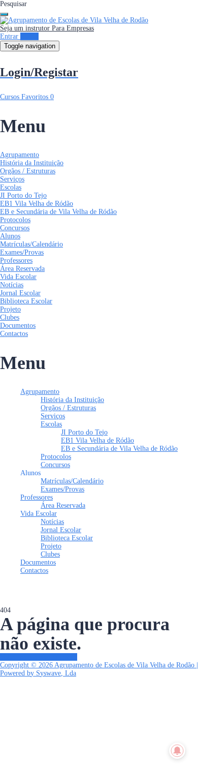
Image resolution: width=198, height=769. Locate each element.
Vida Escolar (18, 277)
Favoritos (37, 97)
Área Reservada (22, 268)
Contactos (14, 333)
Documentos (18, 325)
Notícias (11, 285)
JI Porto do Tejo (23, 195)
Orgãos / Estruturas (27, 171)
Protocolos (15, 220)
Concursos (14, 228)
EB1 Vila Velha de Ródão (36, 203)
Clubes (9, 317)
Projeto (10, 309)
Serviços (12, 179)
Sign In (79, 756)
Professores (16, 260)
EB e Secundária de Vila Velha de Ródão (58, 212)
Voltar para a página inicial (38, 657)
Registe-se (53, 756)
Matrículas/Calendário (31, 244)
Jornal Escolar (20, 293)
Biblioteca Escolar (26, 301)
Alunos (10, 236)
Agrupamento (19, 155)
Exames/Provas (22, 252)
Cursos (10, 97)
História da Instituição (31, 163)
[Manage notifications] (177, 751)
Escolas (10, 187)
